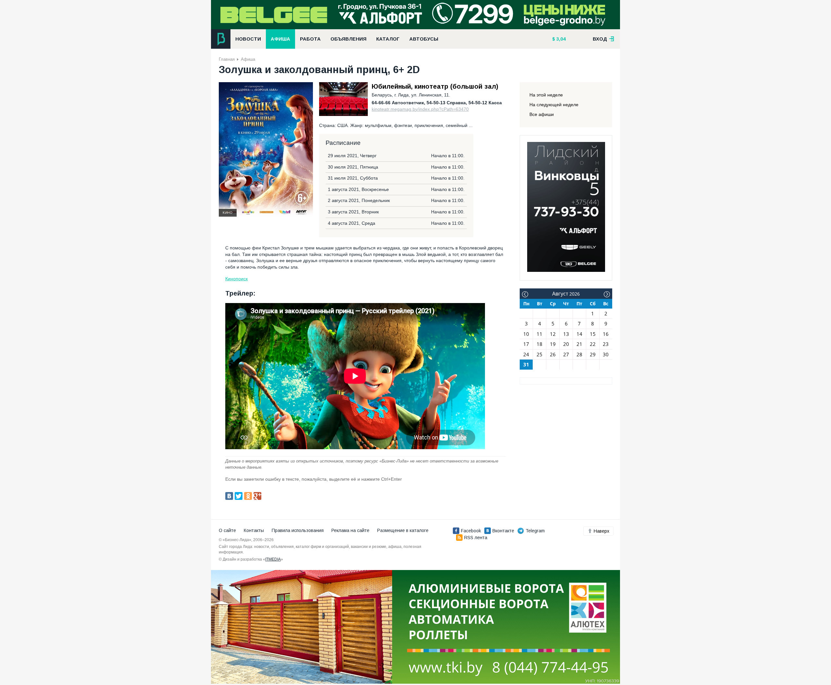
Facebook (471, 530)
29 (593, 354)
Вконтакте (503, 530)
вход (600, 39)
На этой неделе (546, 94)
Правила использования (298, 530)
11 (539, 334)
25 (539, 354)
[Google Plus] (257, 496)
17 (526, 344)
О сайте (227, 530)
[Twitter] (238, 496)
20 (566, 344)
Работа (310, 39)
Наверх (601, 531)
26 (553, 354)
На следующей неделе (553, 104)
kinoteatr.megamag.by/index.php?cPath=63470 (420, 109)
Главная (227, 59)
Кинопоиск (236, 278)
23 (606, 344)
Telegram (535, 530)
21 (579, 344)
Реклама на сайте (350, 530)
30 (606, 354)
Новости (248, 39)
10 (526, 334)
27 (566, 354)
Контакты (254, 530)
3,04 (560, 39)
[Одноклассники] (248, 496)
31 (526, 364)
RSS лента (475, 537)
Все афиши (541, 114)
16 (606, 334)
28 (579, 354)
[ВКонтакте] (229, 496)
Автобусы (423, 39)
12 (553, 334)
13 (566, 334)
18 (539, 344)
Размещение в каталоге (402, 530)
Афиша (280, 39)
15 (593, 334)
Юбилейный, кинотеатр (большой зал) (435, 86)
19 (553, 344)
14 (579, 334)
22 (593, 344)
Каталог (388, 39)
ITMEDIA (273, 559)
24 (526, 354)
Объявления (348, 39)
